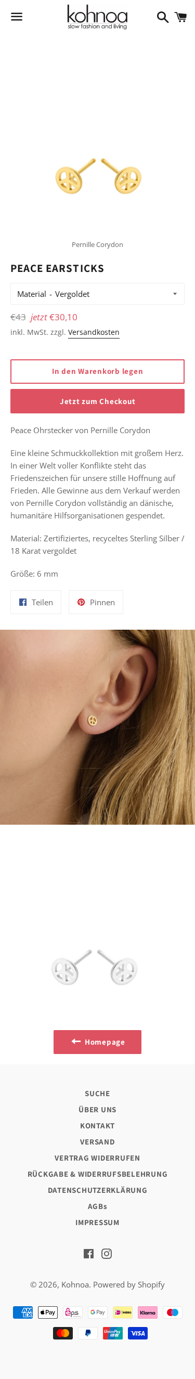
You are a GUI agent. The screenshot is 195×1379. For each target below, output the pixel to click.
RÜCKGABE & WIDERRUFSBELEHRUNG (98, 1174)
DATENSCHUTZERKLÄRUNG (98, 1190)
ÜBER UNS (97, 1109)
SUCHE (97, 1093)
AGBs (98, 1206)
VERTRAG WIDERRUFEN (97, 1158)
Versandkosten (94, 332)
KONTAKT (97, 1125)
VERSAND (97, 1142)
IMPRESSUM (97, 1222)
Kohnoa (75, 1284)
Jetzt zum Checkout (98, 401)
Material (31, 294)
